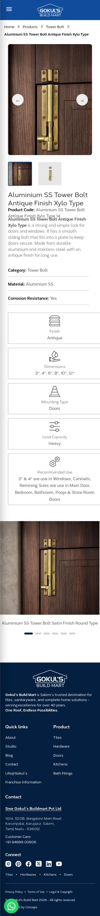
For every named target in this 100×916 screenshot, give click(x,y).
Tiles (57, 737)
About (10, 737)
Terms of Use (36, 892)
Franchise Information (23, 781)
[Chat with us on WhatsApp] (11, 906)
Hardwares (28, 874)
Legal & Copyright (61, 892)
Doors (58, 755)
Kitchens (60, 763)
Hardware (61, 746)
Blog (9, 755)
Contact (11, 763)
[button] (18, 100)
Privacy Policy (14, 892)
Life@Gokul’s (16, 773)
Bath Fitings (63, 773)
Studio (10, 746)
